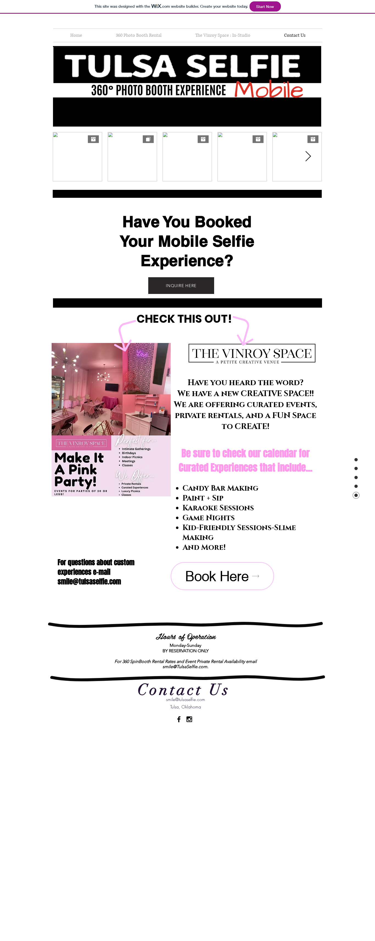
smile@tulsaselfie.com (89, 582)
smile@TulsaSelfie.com (185, 666)
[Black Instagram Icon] (189, 719)
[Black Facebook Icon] (179, 719)
